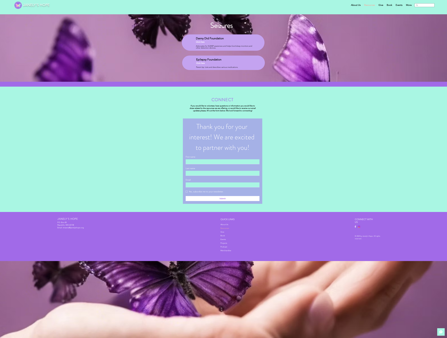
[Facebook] (355, 226)
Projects (223, 243)
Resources (224, 228)
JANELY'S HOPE (36, 5)
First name (190, 157)
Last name (190, 168)
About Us (224, 224)
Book (222, 236)
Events (223, 239)
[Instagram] (358, 226)
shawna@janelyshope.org (73, 227)
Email (188, 180)
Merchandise (225, 250)
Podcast (223, 247)
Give (222, 232)
